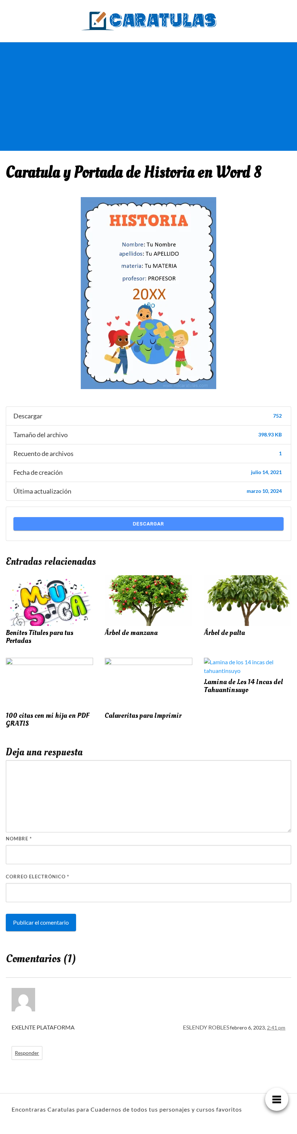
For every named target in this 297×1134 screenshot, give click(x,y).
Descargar (148, 523)
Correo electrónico (37, 876)
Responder (27, 1053)
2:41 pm (276, 1028)
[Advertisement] (62, 96)
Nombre (19, 838)
